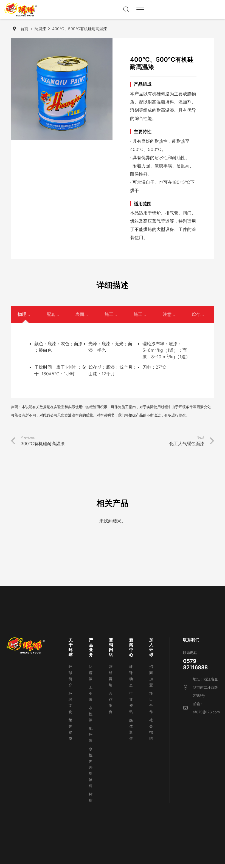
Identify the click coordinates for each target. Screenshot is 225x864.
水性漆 (90, 713)
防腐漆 (90, 672)
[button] (126, 9)
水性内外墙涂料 (90, 767)
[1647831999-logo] (20, 9)
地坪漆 (90, 734)
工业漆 (90, 693)
